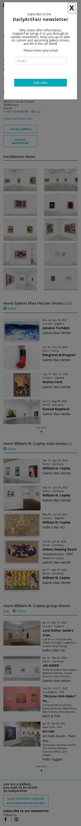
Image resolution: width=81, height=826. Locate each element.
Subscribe (40, 82)
